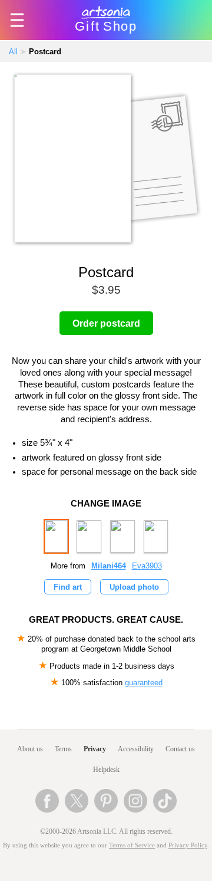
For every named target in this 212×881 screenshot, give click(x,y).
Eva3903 (147, 565)
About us (30, 749)
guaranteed (144, 682)
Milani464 (108, 565)
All (13, 51)
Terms (63, 749)
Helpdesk (106, 769)
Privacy (95, 749)
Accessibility (136, 749)
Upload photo (134, 587)
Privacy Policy (187, 845)
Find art (68, 587)
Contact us (180, 749)
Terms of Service (132, 845)
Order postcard (106, 323)
